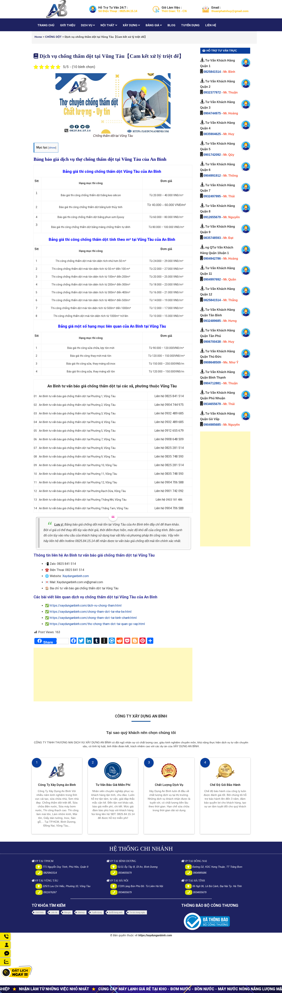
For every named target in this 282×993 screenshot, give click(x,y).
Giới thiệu (39, 912)
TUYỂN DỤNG (190, 25)
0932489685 (212, 320)
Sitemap (81, 912)
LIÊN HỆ (210, 25)
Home (38, 36)
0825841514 (212, 71)
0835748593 (212, 237)
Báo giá (67, 912)
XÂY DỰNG (130, 25)
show (52, 147)
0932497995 (212, 196)
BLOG (171, 25)
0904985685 (212, 424)
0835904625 (212, 134)
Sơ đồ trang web (115, 912)
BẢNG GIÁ (153, 25)
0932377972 (212, 92)
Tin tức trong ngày (137, 912)
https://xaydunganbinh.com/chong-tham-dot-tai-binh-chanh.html (93, 618)
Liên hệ (54, 912)
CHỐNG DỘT (53, 36)
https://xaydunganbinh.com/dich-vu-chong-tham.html (85, 605)
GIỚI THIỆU (67, 25)
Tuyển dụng (97, 912)
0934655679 (212, 404)
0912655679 (212, 217)
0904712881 (212, 383)
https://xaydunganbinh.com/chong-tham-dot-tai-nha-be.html (90, 611)
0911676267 (50, 892)
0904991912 (212, 175)
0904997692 (212, 279)
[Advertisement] (113, 676)
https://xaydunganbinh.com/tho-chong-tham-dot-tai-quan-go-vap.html (97, 624)
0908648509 (212, 362)
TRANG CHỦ (45, 25)
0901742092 (212, 154)
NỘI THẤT (108, 25)
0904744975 (212, 113)
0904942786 (212, 258)
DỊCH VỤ (87, 25)
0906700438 (212, 341)
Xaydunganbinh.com (75, 576)
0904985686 (199, 872)
